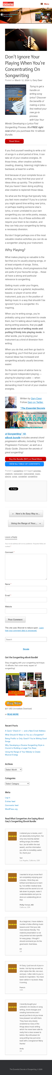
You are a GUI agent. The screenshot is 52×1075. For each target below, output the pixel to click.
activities (37, 470)
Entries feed (10, 801)
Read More (14, 141)
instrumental (29, 473)
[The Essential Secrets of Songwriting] (8, 4)
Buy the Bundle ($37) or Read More (25, 459)
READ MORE (13, 714)
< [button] (2, 15)
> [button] (48, 15)
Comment (9, 552)
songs (14, 476)
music (37, 473)
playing (8, 476)
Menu (46, 3)
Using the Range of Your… (26, 523)
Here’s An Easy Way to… (26, 513)
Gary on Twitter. (35, 402)
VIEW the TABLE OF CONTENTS (24, 464)
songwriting (18, 470)
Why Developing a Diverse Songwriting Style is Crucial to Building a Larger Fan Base (24, 746)
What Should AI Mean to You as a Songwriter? (24, 734)
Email (8, 595)
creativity (9, 473)
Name (8, 584)
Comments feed (11, 805)
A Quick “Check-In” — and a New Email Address (25, 730)
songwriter (22, 476)
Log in (7, 797)
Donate (26, 649)
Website (8, 606)
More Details (9, 16)
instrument (18, 473)
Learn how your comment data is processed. (24, 629)
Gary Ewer (37, 80)
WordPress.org (11, 809)
